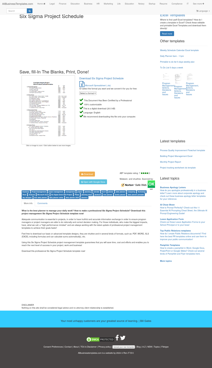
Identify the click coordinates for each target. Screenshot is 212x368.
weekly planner (120, 195)
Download (88, 174)
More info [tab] (28, 203)
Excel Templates (172, 14)
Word (24, 195)
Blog (139, 346)
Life (119, 3)
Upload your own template (123, 347)
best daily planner (40, 197)
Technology (142, 192)
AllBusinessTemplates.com (17, 3)
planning (88, 192)
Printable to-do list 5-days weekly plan (177, 61)
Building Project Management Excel (176, 156)
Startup (152, 3)
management (70, 192)
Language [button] (203, 10)
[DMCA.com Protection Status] (100, 339)
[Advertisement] (88, 43)
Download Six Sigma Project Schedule (101, 78)
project (79, 192)
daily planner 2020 (72, 197)
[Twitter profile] (123, 339)
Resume (163, 3)
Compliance (177, 3)
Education (75, 3)
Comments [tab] (42, 203)
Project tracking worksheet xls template (178, 167)
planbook (97, 195)
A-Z (144, 346)
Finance (62, 3)
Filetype (165, 346)
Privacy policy (104, 346)
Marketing (108, 3)
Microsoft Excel (43, 195)
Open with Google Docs (94, 181)
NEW (149, 346)
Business (88, 3)
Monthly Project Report (170, 161)
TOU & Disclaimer (88, 346)
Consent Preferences (53, 346)
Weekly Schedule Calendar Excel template (179, 50)
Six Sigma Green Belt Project (61, 195)
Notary (141, 3)
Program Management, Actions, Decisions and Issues (168, 89)
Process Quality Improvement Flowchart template (182, 150)
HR (98, 3)
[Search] (29, 10)
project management (55, 192)
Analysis (32, 195)
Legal (52, 3)
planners (84, 197)
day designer (27, 197)
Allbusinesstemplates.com (90, 352)
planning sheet (86, 195)
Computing (131, 192)
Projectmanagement (39, 192)
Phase (77, 195)
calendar (96, 192)
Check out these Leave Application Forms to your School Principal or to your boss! (182, 222)
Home (40, 3)
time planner (107, 195)
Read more (167, 33)
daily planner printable (136, 195)
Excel (104, 192)
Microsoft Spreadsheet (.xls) (98, 85)
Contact (68, 346)
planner (110, 192)
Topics (157, 346)
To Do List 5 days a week (171, 67)
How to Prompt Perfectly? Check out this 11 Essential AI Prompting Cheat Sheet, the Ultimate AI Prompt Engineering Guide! (183, 209)
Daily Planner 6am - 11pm (172, 56)
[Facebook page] (117, 339)
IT (188, 3)
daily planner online (56, 197)
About (76, 346)
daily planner (120, 192)
